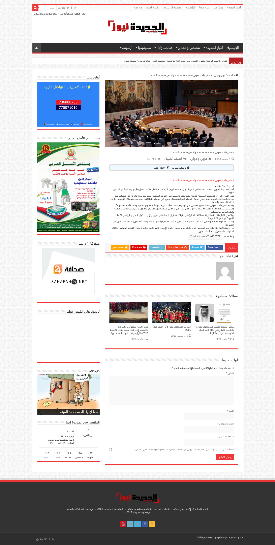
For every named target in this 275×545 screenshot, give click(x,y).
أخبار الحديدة (234, 7)
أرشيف (127, 47)
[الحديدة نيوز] (137, 27)
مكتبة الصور (153, 7)
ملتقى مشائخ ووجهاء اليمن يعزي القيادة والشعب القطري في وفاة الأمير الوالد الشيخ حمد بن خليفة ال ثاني (215, 330)
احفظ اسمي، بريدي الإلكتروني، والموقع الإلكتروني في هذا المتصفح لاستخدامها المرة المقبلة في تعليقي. (184, 449)
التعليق (230, 373)
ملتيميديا (144, 47)
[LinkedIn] (63, 7)
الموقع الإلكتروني (226, 436)
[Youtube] (59, 7)
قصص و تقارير (189, 47)
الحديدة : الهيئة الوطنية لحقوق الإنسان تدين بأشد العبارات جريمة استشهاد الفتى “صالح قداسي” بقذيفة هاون (175, 60)
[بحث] (35, 8)
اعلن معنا (204, 7)
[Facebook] (71, 7)
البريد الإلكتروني (226, 423)
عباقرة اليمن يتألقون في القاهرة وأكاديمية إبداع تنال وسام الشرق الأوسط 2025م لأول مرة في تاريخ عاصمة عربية (129, 330)
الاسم (230, 410)
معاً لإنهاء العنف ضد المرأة (79, 411)
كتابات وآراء (164, 47)
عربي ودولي (219, 75)
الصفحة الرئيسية (173, 7)
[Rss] (75, 7)
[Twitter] (67, 7)
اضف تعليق (173, 158)
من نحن (138, 7)
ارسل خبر (218, 7)
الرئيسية (190, 7)
